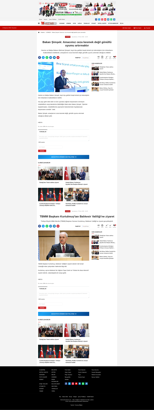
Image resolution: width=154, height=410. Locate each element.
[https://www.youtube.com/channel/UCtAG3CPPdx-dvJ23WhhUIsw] (105, 19)
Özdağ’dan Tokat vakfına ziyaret (49, 182)
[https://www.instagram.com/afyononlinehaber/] (102, 19)
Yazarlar (148, 28)
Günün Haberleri (82, 372)
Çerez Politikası (52, 19)
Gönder (42, 150)
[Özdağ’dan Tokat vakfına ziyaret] (50, 173)
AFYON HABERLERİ (113, 23)
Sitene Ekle (65, 396)
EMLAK (53, 374)
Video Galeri (127, 28)
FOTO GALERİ (43, 377)
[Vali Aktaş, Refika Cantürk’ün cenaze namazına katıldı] (76, 194)
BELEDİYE (54, 369)
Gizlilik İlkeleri (61, 19)
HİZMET (41, 379)
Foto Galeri (138, 28)
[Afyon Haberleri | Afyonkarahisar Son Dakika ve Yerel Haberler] (49, 23)
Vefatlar (67, 379)
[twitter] (43, 57)
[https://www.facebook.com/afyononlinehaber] (96, 19)
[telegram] (50, 57)
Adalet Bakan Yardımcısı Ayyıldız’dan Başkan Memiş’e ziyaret (77, 183)
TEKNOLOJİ (87, 23)
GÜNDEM (68, 23)
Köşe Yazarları (68, 374)
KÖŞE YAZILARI (43, 383)
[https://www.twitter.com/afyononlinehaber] (99, 19)
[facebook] (39, 57)
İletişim (45, 19)
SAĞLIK (80, 23)
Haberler (43, 32)
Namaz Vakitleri (95, 377)
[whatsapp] (46, 57)
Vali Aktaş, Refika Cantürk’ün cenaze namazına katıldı (77, 204)
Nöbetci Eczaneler (96, 374)
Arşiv (79, 374)
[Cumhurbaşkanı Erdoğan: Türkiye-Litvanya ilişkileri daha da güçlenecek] (50, 194)
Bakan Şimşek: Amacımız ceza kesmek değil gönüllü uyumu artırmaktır (69, 32)
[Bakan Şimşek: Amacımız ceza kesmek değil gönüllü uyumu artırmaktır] (63, 77)
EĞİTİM (53, 372)
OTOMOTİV (42, 386)
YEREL (53, 391)
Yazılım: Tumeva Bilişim (76, 405)
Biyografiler (68, 377)
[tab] (42, 132)
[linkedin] (54, 57)
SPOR (74, 23)
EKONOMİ (61, 23)
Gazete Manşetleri (96, 372)
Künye (40, 19)
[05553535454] (111, 19)
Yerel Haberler (82, 369)
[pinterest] (58, 57)
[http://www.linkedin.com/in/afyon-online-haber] (108, 19)
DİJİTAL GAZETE (102, 23)
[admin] (114, 19)
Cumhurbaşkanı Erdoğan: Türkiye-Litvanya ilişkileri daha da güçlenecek (49, 204)
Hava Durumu (95, 369)
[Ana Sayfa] (38, 32)
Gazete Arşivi (81, 377)
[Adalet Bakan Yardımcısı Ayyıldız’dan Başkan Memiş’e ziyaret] (76, 173)
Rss (60, 396)
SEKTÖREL (54, 386)
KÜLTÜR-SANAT (55, 383)
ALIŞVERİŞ (42, 369)
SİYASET (93, 23)
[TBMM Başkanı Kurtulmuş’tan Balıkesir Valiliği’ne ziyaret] (63, 245)
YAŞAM (41, 391)
